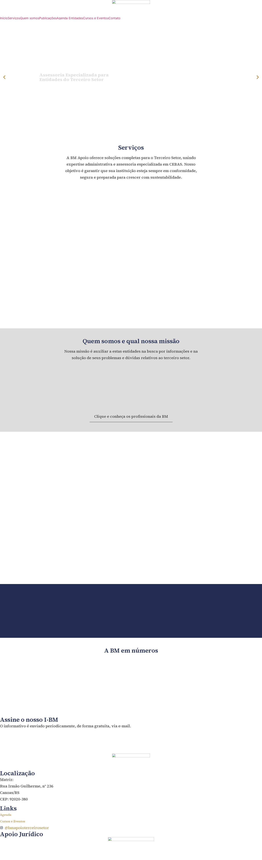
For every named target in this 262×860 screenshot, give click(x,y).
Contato (114, 18)
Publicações (48, 18)
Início (4, 18)
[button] (4, 77)
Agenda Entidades (70, 18)
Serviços (14, 18)
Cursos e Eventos (96, 18)
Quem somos (29, 18)
